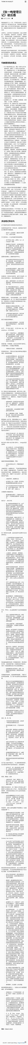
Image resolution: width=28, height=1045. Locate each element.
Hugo (19, 1042)
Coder (23, 1042)
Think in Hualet (7, 1)
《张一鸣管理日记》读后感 (11, 13)
